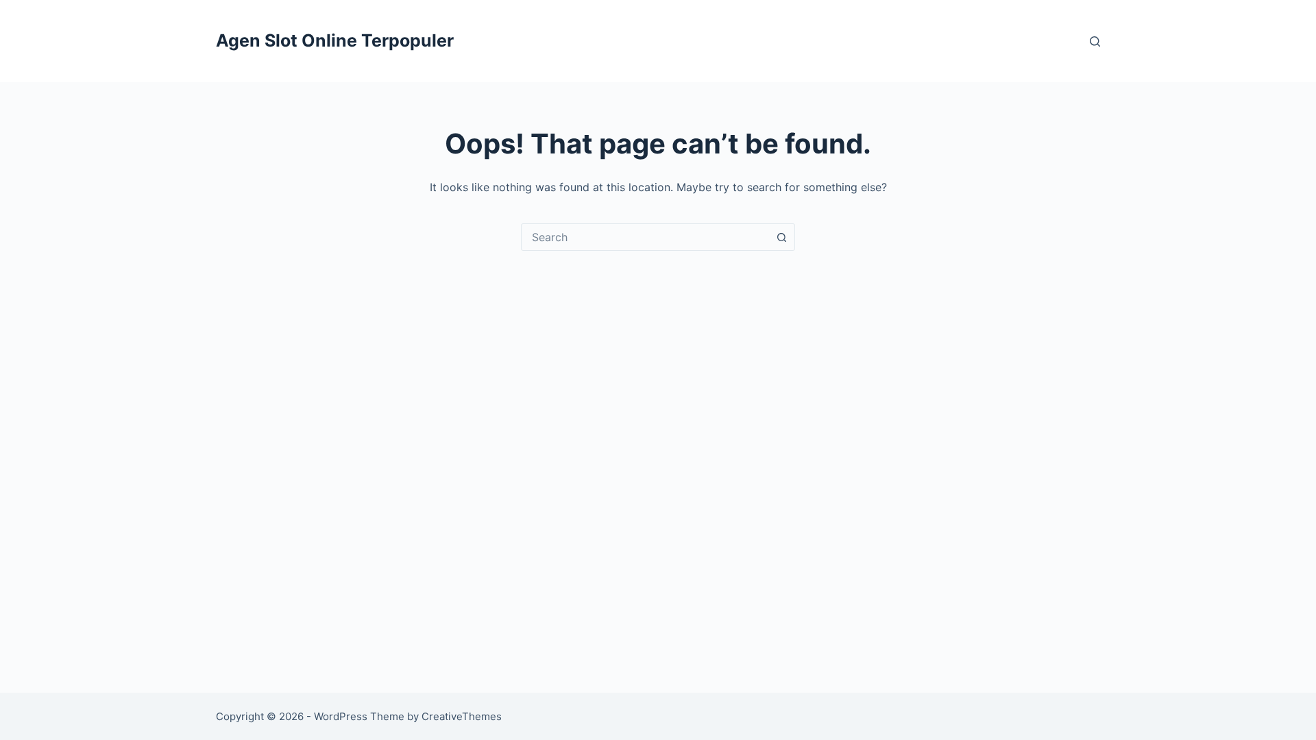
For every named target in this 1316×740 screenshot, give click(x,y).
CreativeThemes (462, 716)
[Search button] (781, 237)
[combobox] (645, 237)
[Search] (1095, 41)
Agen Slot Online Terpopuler (335, 40)
